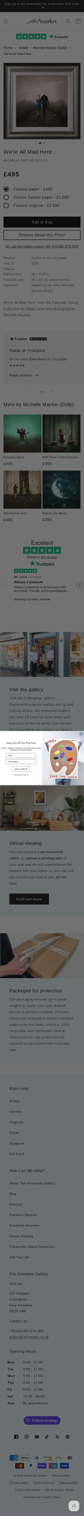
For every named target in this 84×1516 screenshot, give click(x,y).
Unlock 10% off (20, 769)
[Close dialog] (81, 734)
